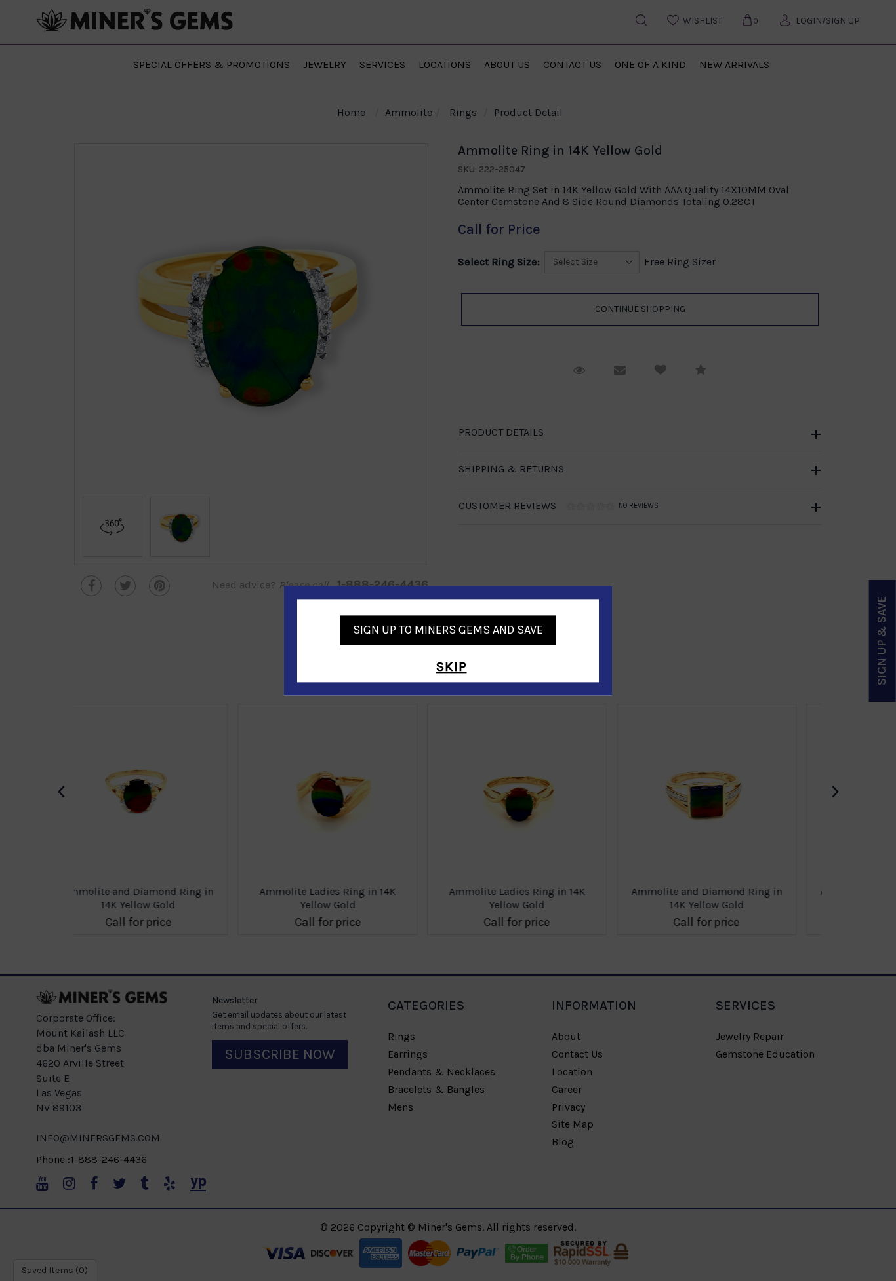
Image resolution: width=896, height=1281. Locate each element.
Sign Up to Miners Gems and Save (448, 629)
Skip (451, 667)
